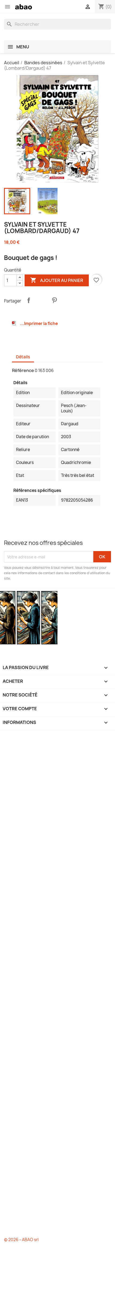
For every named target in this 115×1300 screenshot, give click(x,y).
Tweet (41, 300)
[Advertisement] (57, 983)
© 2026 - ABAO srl (21, 1239)
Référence (23, 370)
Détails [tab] (23, 357)
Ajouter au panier (56, 280)
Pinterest (54, 300)
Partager (28, 300)
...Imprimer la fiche (39, 323)
